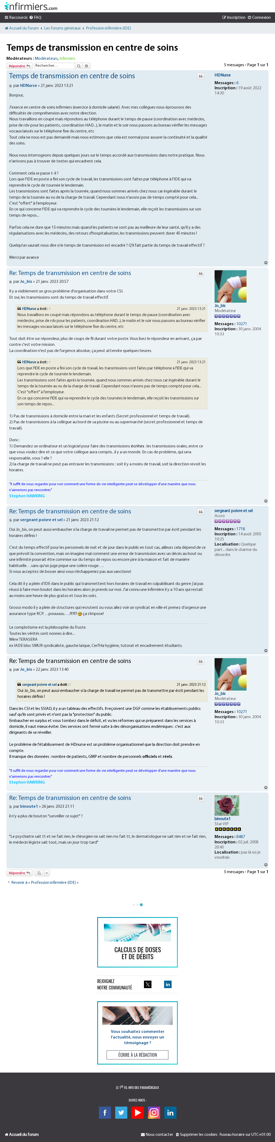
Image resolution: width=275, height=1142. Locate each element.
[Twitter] (121, 1113)
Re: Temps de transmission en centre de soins (70, 273)
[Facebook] (105, 1113)
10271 (241, 324)
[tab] (134, 905)
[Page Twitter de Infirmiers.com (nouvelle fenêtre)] (147, 984)
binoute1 (223, 819)
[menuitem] (35, 18)
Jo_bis (220, 306)
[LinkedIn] (170, 1113)
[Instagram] (154, 1113)
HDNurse (223, 75)
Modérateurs (46, 59)
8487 (240, 837)
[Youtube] (138, 1113)
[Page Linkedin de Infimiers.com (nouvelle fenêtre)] (168, 984)
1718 (240, 529)
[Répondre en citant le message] (200, 76)
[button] (137, 1032)
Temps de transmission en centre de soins (92, 48)
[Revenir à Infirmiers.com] (30, 6)
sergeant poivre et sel (234, 511)
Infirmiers (67, 59)
